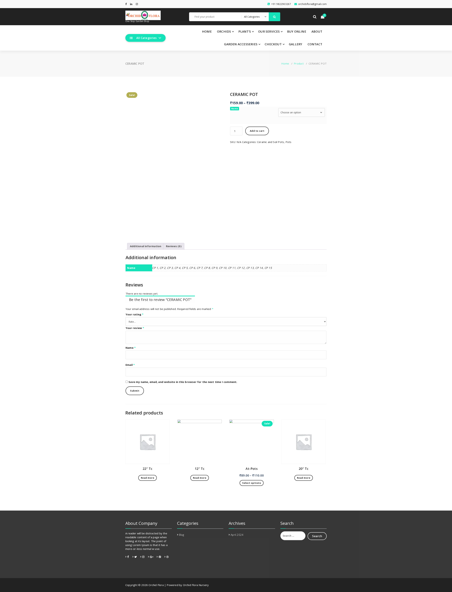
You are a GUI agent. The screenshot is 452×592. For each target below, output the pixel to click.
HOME (207, 31)
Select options (251, 482)
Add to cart (257, 130)
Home (285, 63)
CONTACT (315, 44)
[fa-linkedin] (131, 4)
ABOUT (316, 31)
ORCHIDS (224, 31)
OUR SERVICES (269, 31)
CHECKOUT (273, 44)
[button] (274, 16)
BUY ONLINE (296, 31)
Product (299, 63)
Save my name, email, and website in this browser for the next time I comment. (183, 382)
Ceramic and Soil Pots (270, 142)
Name (234, 108)
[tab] (145, 246)
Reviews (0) (174, 246)
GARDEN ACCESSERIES (240, 44)
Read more (147, 477)
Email (130, 365)
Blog (181, 534)
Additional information (145, 246)
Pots (289, 142)
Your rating (135, 314)
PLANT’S (244, 31)
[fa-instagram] (137, 4)
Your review (135, 328)
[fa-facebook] (126, 4)
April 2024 (237, 534)
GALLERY (295, 44)
